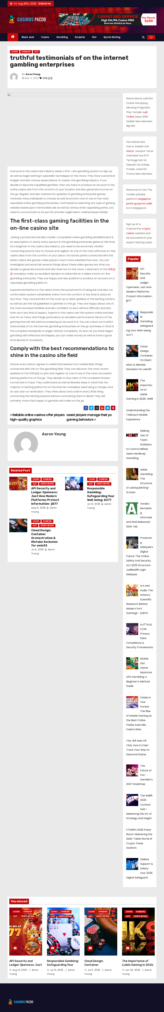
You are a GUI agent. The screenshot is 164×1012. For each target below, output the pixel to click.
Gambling (62, 37)
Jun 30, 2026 (132, 970)
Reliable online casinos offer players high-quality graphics (37, 417)
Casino (45, 37)
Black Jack (28, 37)
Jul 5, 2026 (37, 549)
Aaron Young (33, 74)
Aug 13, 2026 (38, 507)
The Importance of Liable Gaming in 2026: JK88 (138, 964)
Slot (94, 37)
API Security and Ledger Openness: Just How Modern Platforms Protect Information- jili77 (45, 496)
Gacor (130, 151)
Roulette (80, 37)
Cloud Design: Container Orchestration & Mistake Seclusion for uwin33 (44, 538)
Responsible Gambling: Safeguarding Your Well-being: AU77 (101, 494)
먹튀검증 (47, 78)
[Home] (13, 37)
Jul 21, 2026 (93, 504)
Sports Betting (112, 37)
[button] (143, 37)
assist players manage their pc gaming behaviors (89, 417)
